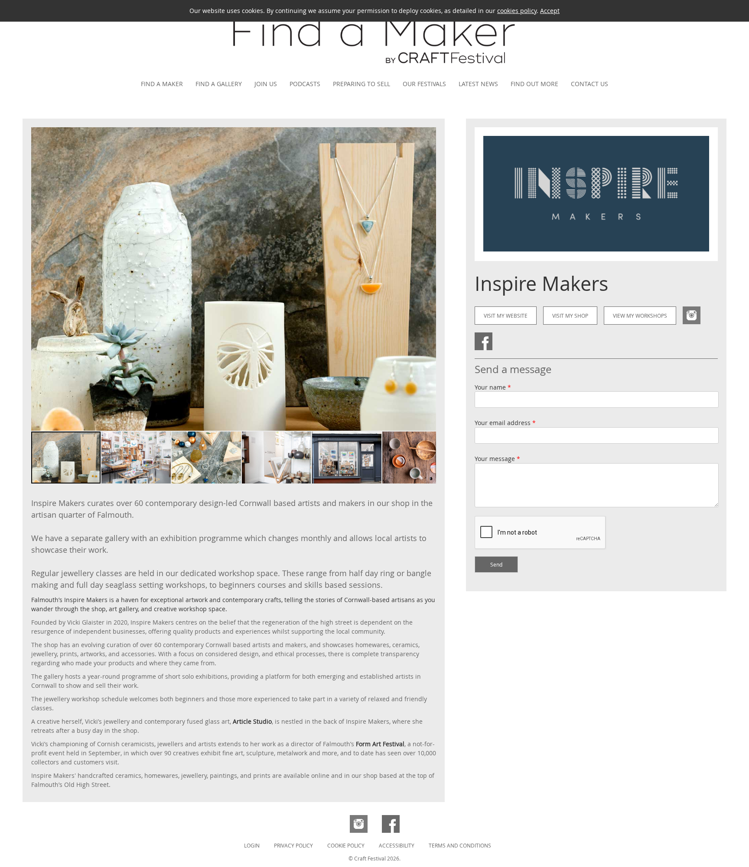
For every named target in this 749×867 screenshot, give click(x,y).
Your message (497, 458)
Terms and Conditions (460, 845)
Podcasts (305, 84)
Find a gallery (218, 84)
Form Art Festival (380, 744)
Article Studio (252, 721)
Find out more (534, 84)
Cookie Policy (346, 845)
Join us (265, 84)
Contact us (589, 84)
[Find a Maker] (374, 68)
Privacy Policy (293, 845)
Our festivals (424, 84)
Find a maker (162, 84)
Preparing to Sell (361, 84)
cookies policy (517, 10)
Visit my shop (570, 315)
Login (252, 845)
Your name (493, 387)
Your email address (505, 423)
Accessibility (396, 845)
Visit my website (506, 315)
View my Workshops (640, 315)
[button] (428, 279)
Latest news (478, 84)
